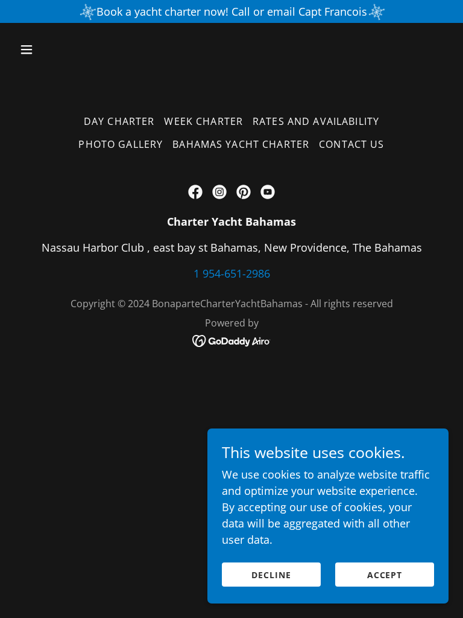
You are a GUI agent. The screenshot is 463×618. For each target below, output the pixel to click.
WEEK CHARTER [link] (203, 121)
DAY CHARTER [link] (119, 121)
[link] (195, 192)
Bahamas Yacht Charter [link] (240, 144)
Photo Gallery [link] (120, 144)
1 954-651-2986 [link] (232, 273)
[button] (64, 49)
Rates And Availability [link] (316, 121)
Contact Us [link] (351, 144)
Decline (271, 575)
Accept (385, 575)
